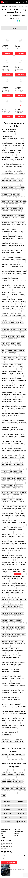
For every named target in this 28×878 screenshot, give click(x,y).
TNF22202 (9, 793)
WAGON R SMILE (5, 711)
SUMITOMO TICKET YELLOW (7, 613)
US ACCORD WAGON (14, 692)
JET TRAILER (13, 369)
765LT (10, 145)
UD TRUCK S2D (4, 678)
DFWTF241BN (17, 774)
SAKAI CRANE (8, 564)
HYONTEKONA (10, 348)
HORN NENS (4, 345)
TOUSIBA (3, 646)
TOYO (3, 648)
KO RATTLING (4, 387)
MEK (14, 464)
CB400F (13, 224)
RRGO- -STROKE (13, 557)
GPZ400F (14, 315)
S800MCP (18, 562)
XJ (23, 718)
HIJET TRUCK (4, 336)
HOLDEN (18, 343)
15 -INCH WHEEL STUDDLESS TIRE (8, 131)
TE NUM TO (8, 629)
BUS (21, 201)
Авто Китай (17, 829)
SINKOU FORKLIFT (16, 594)
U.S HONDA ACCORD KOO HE (7, 674)
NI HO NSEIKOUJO (20, 501)
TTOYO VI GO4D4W (10, 664)
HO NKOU (8, 343)
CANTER (11, 210)
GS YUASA (14, 317)
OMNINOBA (23, 522)
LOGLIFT (17, 413)
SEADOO (23, 571)
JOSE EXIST (4, 373)
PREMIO (9, 539)
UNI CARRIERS (17, 681)
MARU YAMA (11, 436)
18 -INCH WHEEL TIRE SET (7, 140)
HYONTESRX (16, 348)
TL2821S (19, 790)
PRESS (19, 539)
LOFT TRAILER (11, 413)
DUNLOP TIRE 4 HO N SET (6, 273)
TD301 (17, 786)
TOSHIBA (7, 643)
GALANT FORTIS (5, 310)
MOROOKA (13, 483)
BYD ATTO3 (4, 206)
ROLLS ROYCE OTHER (16, 550)
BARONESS (20, 180)
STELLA (21, 604)
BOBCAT (10, 194)
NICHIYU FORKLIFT (22, 506)
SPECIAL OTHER (12, 601)
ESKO (3, 285)
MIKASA (9, 469)
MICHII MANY (4, 469)
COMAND (3, 243)
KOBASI (9, 387)
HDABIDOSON (17, 331)
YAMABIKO (14, 720)
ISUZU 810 (24, 359)
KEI (13, 383)
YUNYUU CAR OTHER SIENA (7, 739)
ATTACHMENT (21, 173)
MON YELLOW (12, 480)
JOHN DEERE (13, 371)
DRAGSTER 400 (13, 264)
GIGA (15, 313)
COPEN (8, 248)
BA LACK (21, 175)
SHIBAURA (12, 580)
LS (2, 415)
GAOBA (19, 310)
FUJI (2, 303)
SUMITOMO (4, 608)
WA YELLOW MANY (5, 708)
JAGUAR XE (20, 364)
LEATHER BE (7, 408)
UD (14, 674)
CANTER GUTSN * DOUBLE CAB (7, 215)
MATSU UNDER (18, 441)
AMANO (21, 161)
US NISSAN (22, 692)
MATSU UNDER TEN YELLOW (7, 443)
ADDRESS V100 (11, 152)
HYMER (19, 345)
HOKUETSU (13, 343)
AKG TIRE (21, 159)
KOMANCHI (4, 392)
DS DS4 (21, 266)
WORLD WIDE (23, 715)
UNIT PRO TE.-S (22, 690)
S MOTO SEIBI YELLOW (6, 562)
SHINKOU (18, 583)
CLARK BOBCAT (5, 234)
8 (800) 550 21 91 (17, 2)
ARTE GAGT (12, 171)
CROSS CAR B (4, 255)
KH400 (22, 383)
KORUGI (8, 394)
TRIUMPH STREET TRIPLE (14, 657)
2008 (14, 140)
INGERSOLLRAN (11, 352)
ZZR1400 (3, 743)
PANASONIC (4, 534)
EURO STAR (21, 285)
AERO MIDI (19, 154)
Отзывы (16, 835)
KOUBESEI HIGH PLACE (16, 394)
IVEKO (3, 362)
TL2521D (14, 790)
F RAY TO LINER (17, 287)
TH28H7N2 (9, 790)
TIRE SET (23, 634)
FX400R (3, 308)
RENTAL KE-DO (18, 548)
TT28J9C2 (15, 793)
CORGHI (13, 248)
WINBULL (21, 713)
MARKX (22, 434)
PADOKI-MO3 (4, 532)
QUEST (15, 543)
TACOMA (3, 627)
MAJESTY (3, 422)
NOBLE (6, 515)
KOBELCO (22, 387)
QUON (20, 543)
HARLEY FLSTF (13, 329)
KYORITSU (4, 399)
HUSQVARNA (14, 345)
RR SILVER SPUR (19, 555)
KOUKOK (24, 394)
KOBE (14, 387)
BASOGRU (22, 182)
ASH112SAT (10, 769)
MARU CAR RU (4, 436)
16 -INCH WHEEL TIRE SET (7, 136)
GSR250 (19, 317)
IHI (5, 350)
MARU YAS (17, 436)
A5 (18, 147)
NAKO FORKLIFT (23, 492)
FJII (8, 294)
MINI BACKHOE (16, 469)
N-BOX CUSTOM (9, 490)
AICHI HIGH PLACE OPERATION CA (17, 157)
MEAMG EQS (23, 450)
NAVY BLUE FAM (5, 497)
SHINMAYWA (23, 583)
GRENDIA (3, 317)
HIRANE (18, 336)
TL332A (24, 790)
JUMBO (9, 373)
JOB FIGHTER (4, 371)
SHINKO (13, 583)
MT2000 (3, 487)
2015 (16, 756)
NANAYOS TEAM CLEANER (6, 494)
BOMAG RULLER (5, 196)
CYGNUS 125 (4, 257)
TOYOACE (12, 648)
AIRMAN (16, 159)
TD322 (3, 788)
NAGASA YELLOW (5, 492)
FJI (17, 292)
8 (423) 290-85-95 (6, 847)
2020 (23, 754)
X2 (8, 718)
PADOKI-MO (20, 529)
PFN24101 (4, 783)
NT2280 (3, 779)
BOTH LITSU (23, 196)
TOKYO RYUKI (14, 639)
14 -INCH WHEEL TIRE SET (11, 129)
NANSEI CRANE (16, 494)
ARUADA (18, 171)
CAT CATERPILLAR (5, 222)
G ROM (17, 308)
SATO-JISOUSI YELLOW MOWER (8, 569)
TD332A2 (16, 788)
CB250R (8, 224)
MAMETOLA (13, 429)
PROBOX (3, 543)
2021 (20, 754)
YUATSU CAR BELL (5, 727)
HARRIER (19, 329)
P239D (18, 779)
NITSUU (12, 513)
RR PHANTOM (11, 555)
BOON (18, 196)
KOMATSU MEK (10, 392)
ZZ (20, 741)
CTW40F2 (9, 772)
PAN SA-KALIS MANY (18, 532)
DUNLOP (24, 271)
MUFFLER (8, 487)
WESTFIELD (23, 711)
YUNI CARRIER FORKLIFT (6, 734)
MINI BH (10, 471)
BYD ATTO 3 (23, 203)
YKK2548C (4, 795)
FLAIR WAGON (21, 294)
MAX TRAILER (16, 443)
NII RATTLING (18, 508)
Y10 (10, 720)
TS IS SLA (11, 662)
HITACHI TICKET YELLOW (6, 341)
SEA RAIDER (13, 571)
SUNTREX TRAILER (5, 618)
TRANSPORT (15, 653)
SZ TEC (10, 625)
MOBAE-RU (19, 478)
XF (16, 718)
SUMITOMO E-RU (10, 608)
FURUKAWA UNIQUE (5, 306)
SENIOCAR (4, 576)
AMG (24, 164)
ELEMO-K (17, 280)
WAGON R (16, 708)
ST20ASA (17, 783)
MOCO (24, 478)
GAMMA (10, 310)
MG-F (20, 466)
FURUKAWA (18, 303)
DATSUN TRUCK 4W (5, 259)
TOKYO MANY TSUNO (6, 639)
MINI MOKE (4, 473)
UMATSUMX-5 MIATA (6, 681)
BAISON (18, 178)
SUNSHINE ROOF (12, 615)
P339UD (22, 779)
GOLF (10, 315)
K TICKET (8, 376)
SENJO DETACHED (16, 576)
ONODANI (3, 525)
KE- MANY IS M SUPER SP (7, 383)
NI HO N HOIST (19, 499)
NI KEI (3, 504)
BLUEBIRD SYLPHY (13, 192)
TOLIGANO (24, 639)
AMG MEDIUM (4, 168)
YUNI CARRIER (4, 732)
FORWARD (14, 299)
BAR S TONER (8, 180)
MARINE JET (17, 434)
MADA (3, 420)
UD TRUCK (12, 676)
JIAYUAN (19, 369)
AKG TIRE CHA (4, 161)
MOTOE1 (15, 485)
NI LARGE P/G (17, 504)
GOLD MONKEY (4, 315)
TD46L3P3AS (22, 788)
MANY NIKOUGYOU (5, 434)
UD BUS (18, 674)
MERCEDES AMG (20, 464)
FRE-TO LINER (8, 301)
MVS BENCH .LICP (19, 487)
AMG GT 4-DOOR (12, 166)
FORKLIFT (9, 299)
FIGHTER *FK (20, 289)
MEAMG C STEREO (20, 445)
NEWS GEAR (4, 499)
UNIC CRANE (4, 683)
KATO (7, 378)
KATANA (3, 378)
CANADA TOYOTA (5, 210)
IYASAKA (11, 364)
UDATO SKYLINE (12, 678)
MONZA (7, 483)
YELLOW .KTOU (4, 725)
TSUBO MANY (23, 662)
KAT (25, 376)
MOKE (8, 480)
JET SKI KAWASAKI (5, 369)
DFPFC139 (21, 772)
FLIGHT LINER (4, 296)
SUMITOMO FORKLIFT (19, 608)
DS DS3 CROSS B (15, 266)
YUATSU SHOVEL (13, 727)
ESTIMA (10, 285)
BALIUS (22, 178)
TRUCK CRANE (18, 660)
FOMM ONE (14, 296)
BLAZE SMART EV (18, 189)
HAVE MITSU (4, 331)
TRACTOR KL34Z (12, 650)
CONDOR (14, 245)
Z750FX (3, 741)
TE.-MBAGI (13, 629)
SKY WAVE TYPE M (15, 597)
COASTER (13, 241)
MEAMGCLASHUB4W (6, 462)
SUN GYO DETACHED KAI (18, 613)
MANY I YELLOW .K (20, 429)
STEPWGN (3, 606)
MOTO (24, 483)
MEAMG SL (17, 459)
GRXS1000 (9, 317)
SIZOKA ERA (4, 597)
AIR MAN (11, 159)
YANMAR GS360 (9, 722)
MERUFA (15, 466)
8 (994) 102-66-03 (6, 843)
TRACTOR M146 (20, 650)
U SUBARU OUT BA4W (15, 671)
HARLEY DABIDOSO (5, 327)
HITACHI (22, 336)
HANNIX (17, 322)
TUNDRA (3, 667)
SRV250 (22, 601)
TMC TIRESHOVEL (14, 636)
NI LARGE (11, 504)
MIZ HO (8, 478)
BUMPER (16, 201)
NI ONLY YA (23, 504)
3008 (22, 140)
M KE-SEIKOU (10, 415)
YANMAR (3, 722)
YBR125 (22, 722)
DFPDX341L (15, 772)
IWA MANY (7, 362)
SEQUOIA (23, 576)
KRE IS (17, 397)
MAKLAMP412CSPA (22, 422)
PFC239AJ (15, 781)
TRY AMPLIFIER (5, 662)
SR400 (18, 601)
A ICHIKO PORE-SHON (19, 145)
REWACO (24, 548)
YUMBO (21, 729)
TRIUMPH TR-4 (4, 660)
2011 (6, 759)
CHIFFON (8, 229)
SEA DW (7, 571)
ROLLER (9, 550)
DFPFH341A (4, 774)
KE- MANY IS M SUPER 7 (21, 380)
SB (13, 783)
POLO (3, 536)
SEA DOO (3, 571)
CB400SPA (24, 224)
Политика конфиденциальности (8, 875)
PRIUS (24, 539)
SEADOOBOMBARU (5, 573)
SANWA (7, 566)
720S (6, 145)
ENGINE (22, 282)
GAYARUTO (4, 313)
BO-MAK (20, 192)
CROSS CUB (10, 255)
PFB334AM (9, 781)
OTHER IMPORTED (19, 527)
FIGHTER (15, 289)
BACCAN (8, 178)
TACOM (24, 625)
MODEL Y (3, 480)
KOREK (16, 392)
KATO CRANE (12, 378)
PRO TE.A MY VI (5, 541)
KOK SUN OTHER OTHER (6, 390)
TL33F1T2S (4, 793)
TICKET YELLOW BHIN (15, 632)
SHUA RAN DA (18, 585)
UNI (12, 681)
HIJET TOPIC (17, 334)
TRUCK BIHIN (11, 660)
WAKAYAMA (11, 711)
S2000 (13, 562)
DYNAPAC (24, 273)
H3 (16, 320)
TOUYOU (8, 646)
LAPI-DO (18, 406)
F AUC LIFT (10, 287)
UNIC (22, 681)
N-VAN (14, 490)
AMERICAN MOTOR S (17, 164)
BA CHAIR (16, 175)
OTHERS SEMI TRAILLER (5, 46)
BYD (7, 203)
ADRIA (14, 154)
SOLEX (17, 599)
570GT (19, 143)
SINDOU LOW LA (19, 592)
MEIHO (3, 464)
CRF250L (18, 252)
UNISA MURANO (22, 685)
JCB (13, 366)
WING (25, 713)
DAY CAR (12, 259)
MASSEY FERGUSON (5, 441)
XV (7, 720)
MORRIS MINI (18, 483)
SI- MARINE (4, 587)
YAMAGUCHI (20, 720)
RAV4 (3, 548)
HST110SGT (4, 776)
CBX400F (3, 229)
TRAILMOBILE (9, 653)
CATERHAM (12, 222)
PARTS (9, 534)
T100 (21, 625)
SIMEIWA (7, 592)
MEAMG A (9, 445)
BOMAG (18, 194)
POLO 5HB (14, 536)
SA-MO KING (23, 562)
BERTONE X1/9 (17, 185)
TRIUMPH (19, 655)
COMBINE (8, 243)
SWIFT (3, 625)
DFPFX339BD (10, 774)
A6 (21, 147)
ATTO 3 (9, 175)
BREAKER (3, 199)
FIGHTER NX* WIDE (5, 292)
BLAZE (12, 189)
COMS (10, 245)
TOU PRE (23, 643)
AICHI (8, 157)
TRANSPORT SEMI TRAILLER (7, 655)
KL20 (25, 776)
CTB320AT (22, 769)
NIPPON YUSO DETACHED (16, 511)
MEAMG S (3, 459)
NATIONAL (22, 494)
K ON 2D (23, 373)
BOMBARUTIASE (12, 196)
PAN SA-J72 (10, 532)
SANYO (20, 566)
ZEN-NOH (11, 741)
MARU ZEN (23, 436)
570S (23, 143)
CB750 (3, 227)
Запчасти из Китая (18, 831)
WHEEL (3, 713)
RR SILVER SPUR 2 (5, 557)
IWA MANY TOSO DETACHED (16, 362)
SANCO (3, 566)
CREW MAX (13, 252)
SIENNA (22, 590)
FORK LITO (4, 299)
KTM (21, 397)
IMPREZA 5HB (21, 350)
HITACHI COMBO (5, 338)
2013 (23, 756)
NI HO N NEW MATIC (5, 501)
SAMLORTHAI (22, 564)
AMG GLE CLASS (5, 166)
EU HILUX (16, 285)
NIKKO (24, 508)
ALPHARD (16, 161)
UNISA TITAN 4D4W (5, 690)
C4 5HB (21, 206)
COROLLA (18, 248)
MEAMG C (14, 445)
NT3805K (13, 779)
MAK (8, 422)
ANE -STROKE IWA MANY (21, 168)
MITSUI (9, 476)
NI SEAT (7, 506)
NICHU (13, 508)
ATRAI (16, 173)
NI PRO (3, 506)
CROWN (15, 255)
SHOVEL (12, 585)
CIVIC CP (15, 231)
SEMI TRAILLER (18, 573)
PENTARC (16, 534)
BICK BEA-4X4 (4, 187)
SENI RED (24, 573)
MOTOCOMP (4, 485)
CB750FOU (8, 227)
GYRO (3, 320)
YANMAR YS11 (17, 722)
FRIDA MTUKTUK (16, 301)
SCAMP (24, 569)
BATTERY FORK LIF (5, 185)
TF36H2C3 (4, 790)
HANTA (21, 322)
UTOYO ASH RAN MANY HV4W (14, 697)
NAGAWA (11, 492)
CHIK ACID (14, 229)
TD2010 (8, 786)
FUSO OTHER (22, 306)
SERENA (3, 578)
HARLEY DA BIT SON (15, 324)
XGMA (20, 718)
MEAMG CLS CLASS (17, 448)
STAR (3, 604)
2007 (20, 759)
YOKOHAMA (15, 725)
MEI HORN (22, 462)
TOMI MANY (11, 641)
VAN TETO (6, 704)
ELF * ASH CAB (4, 282)
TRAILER (3, 653)
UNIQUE (9, 683)
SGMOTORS (20, 578)
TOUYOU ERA (14, 646)
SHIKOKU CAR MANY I (6, 583)
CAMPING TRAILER (13, 208)
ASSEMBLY (11, 173)
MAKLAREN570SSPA (6, 424)
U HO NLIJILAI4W (5, 669)
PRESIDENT (15, 539)
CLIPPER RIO (4, 241)
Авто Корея (3, 831)
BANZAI (3, 180)
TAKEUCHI (17, 627)
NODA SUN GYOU (12, 515)
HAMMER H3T (21, 320)
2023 (13, 754)
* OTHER (3, 129)
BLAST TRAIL (6, 189)
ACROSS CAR (4, 152)
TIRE (12, 634)
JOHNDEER (20, 371)
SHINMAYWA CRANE (5, 585)
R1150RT (24, 543)
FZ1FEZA (12, 308)
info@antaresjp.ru (5, 859)
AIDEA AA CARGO (5, 159)
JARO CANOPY (4, 366)
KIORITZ (3, 385)
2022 (17, 754)
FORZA (3, 301)
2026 (3, 754)
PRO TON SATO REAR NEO (19, 541)
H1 (13, 320)
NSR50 (6, 518)
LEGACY (12, 408)
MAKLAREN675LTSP (5, 427)
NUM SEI (10, 518)
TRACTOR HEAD (5, 650)
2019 (2, 756)
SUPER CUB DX (4, 620)
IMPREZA (15, 350)
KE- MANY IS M (4, 380)
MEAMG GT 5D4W (21, 457)
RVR (2, 559)
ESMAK (6, 285)
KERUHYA (18, 383)
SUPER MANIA (12, 622)
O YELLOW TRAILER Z (6, 520)
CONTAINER (4, 248)
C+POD (17, 206)
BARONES (14, 180)
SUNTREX (19, 615)
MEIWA (10, 464)
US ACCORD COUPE (5, 692)
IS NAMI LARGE (4, 359)
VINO (18, 706)
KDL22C (14, 776)
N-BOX (3, 490)
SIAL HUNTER (19, 587)
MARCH (11, 434)
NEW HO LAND (16, 497)
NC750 (10, 497)
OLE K (19, 522)
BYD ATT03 (11, 203)
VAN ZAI (11, 704)
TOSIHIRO (12, 643)
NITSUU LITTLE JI (19, 513)
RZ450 (11, 559)
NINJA (3, 511)
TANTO (3, 629)
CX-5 (20, 255)
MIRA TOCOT (16, 473)
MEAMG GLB (18, 452)
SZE (14, 625)
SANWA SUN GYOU (13, 566)
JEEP (17, 366)
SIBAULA (3, 590)
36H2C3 (5, 769)
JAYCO (10, 366)
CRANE (17, 250)
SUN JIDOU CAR (5, 615)
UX (23, 701)
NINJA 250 (8, 511)
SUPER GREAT (11, 620)
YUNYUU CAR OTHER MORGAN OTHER (9, 736)
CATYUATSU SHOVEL (20, 222)
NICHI (11, 506)
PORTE (19, 536)
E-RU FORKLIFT (5, 278)
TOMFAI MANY (4, 641)
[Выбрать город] (6, 2)
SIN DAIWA (13, 592)
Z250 (21, 739)
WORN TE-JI (4, 718)
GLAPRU (19, 313)
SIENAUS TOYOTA (16, 590)
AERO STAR (4, 157)
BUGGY (12, 201)
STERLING (16, 606)
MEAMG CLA (4, 448)
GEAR (8, 313)
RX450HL (6, 559)
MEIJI (7, 464)
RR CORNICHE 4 (5, 555)
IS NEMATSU (11, 359)
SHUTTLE (24, 585)
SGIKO (7, 578)
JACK (15, 364)
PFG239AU (21, 781)
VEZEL (15, 706)
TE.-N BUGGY (19, 629)
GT (22, 317)
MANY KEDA (15, 431)
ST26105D (22, 783)
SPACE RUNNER (5, 601)
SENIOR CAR (9, 576)
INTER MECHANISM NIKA (6, 355)
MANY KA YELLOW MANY (6, 431)
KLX (7, 385)
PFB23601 (4, 781)
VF (18, 793)
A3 (13, 147)
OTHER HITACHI (11, 527)
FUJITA (6, 303)
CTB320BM (4, 772)
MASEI (3, 438)
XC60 (14, 718)
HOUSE (9, 345)
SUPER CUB (17, 618)
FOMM (9, 296)
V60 (2, 704)
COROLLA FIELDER (5, 250)
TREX (15, 655)
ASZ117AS (16, 769)
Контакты (3, 837)
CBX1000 (21, 227)
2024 (10, 754)
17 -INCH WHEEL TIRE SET (21, 138)
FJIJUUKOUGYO (14, 294)
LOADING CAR (4, 413)
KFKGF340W (19, 776)
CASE (10, 220)
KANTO (21, 376)
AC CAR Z (6, 150)
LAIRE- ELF (4, 406)
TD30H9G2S (22, 786)
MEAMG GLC (4, 455)
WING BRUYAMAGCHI (6, 715)
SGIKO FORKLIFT (13, 578)
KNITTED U (22, 385)
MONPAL (3, 483)
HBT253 (22, 774)
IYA (7, 364)
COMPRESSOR (4, 245)
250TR (18, 140)
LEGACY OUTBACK (19, 408)
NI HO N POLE (13, 501)
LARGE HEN (23, 406)
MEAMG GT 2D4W (5, 457)
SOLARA (12, 599)
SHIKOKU (17, 580)
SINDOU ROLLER (5, 594)
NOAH (3, 515)
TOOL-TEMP (21, 641)
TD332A (11, 788)
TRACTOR (17, 648)
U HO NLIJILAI (17, 667)
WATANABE (17, 711)
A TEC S (3, 147)
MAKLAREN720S (14, 427)
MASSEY (16, 438)
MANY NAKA (21, 431)
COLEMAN (23, 241)
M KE (5, 415)
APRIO (3, 171)
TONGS (16, 641)
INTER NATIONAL (16, 355)
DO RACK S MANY (5, 264)
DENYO (23, 259)
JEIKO (21, 366)
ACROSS (19, 150)
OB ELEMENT (13, 520)
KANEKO (16, 376)
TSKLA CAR (16, 662)
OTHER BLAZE (4, 527)
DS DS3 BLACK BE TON (6, 266)
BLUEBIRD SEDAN (5, 192)
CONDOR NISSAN (20, 245)
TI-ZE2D (7, 632)
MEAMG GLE (10, 455)
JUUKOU (18, 373)
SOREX (25, 599)
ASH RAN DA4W (5, 173)
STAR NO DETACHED (15, 604)
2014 (20, 756)
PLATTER (21, 534)
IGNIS (3, 350)
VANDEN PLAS (17, 704)
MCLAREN (3, 445)
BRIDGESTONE (14, 199)
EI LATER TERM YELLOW (6, 280)
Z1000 (17, 739)
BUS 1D (24, 201)
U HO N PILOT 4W (9, 667)
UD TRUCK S (17, 676)
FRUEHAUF (23, 301)
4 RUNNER (4, 143)
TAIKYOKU (12, 627)
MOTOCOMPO (10, 485)
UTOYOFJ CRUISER (17, 699)
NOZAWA (19, 515)
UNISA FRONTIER (5, 685)
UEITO (22, 678)
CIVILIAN (20, 231)
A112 (11, 147)
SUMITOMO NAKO (12, 611)
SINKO (10, 594)
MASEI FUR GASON (9, 438)
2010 (9, 759)
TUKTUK (20, 664)
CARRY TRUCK (4, 220)
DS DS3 (18, 264)
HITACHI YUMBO (16, 341)
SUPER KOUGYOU (5, 622)
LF (24, 408)
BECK (11, 185)
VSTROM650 (23, 706)
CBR (12, 227)
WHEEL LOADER (9, 713)
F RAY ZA (23, 287)
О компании (17, 833)
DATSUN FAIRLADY (18, 257)
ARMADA (7, 171)
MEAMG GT (22, 455)
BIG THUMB (11, 187)
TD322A (7, 788)
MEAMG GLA (12, 452)
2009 (13, 759)
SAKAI (3, 564)
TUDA (16, 664)
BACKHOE (13, 178)
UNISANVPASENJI (14, 690)
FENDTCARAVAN (9, 289)
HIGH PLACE (11, 334)
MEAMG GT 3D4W (13, 457)
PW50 (12, 543)
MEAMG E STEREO (10, 450)
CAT (25, 220)
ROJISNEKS (4, 550)
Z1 (14, 739)
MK (12, 478)
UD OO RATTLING (5, 676)
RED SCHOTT (11, 548)
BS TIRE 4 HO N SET (5, 201)
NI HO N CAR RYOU (11, 499)
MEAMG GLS (16, 455)
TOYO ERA (7, 648)
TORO (3, 643)
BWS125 (3, 203)
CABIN (7, 208)
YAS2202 (22, 793)
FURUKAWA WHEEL (14, 306)
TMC (9, 636)
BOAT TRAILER (4, 194)
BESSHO (22, 185)
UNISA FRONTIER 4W (14, 685)
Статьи (2, 835)
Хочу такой (7, 53)
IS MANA (24, 357)
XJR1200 (3, 720)
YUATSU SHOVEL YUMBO (6, 729)
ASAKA (22, 171)
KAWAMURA (18, 378)
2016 (13, 756)
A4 (16, 147)
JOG (9, 371)
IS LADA (15, 357)
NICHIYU (15, 506)
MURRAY (13, 487)
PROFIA (7, 543)
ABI (2, 150)
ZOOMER (16, 741)
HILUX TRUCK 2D (11, 336)
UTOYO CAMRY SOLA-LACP (7, 699)
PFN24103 (9, 783)
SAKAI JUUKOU (15, 564)
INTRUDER (22, 355)
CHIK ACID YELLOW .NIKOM (7, 231)
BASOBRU (3, 182)
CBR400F (16, 227)
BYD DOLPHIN (10, 206)
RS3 (25, 557)
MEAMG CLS (10, 448)
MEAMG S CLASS (10, 459)
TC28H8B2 (4, 786)
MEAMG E (3, 450)
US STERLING (4, 697)
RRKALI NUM (20, 557)
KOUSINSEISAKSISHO (10, 397)
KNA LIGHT (11, 385)
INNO (16, 352)
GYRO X (10, 320)
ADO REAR (18, 152)
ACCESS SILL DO (13, 150)
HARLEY (8, 324)
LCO (2, 408)
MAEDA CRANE (12, 420)
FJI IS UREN (4, 294)
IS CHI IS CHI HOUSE (8, 357)
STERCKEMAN (9, 606)
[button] (20, 84)
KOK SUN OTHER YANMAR (17, 390)
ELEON (22, 280)
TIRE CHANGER (17, 634)
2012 (2, 759)
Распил (2, 833)
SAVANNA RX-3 (18, 569)
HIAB (3, 334)
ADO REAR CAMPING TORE (7, 154)
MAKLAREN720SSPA (6, 429)
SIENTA (3, 592)
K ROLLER (3, 376)
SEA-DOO (19, 571)
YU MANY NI (21, 725)
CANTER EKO (4, 213)
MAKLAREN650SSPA (15, 424)
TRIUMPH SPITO (5, 657)
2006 (23, 759)
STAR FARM (7, 604)
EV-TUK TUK (4, 287)
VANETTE (10, 706)
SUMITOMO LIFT (5, 611)
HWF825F (9, 776)
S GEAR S (18, 559)
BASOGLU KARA (15, 182)
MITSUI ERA (14, 476)
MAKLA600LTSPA (13, 422)
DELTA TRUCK (18, 259)
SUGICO (20, 606)
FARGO (3, 289)
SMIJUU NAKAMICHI (6, 599)
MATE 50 (12, 441)
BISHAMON (22, 187)
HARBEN (3, 324)
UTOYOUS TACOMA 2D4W (17, 701)
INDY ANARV (4, 352)
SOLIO (21, 599)
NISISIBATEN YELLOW (6, 513)
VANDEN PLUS (4, 706)
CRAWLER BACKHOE (5, 252)
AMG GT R (19, 166)
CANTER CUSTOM (17, 210)
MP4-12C (20, 485)
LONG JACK (22, 413)
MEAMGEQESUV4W (14, 462)
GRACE (24, 315)
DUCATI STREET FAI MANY (16, 271)
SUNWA (11, 618)
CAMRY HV (21, 208)
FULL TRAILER (12, 303)
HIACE (6, 334)
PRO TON (10, 541)
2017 (9, 756)
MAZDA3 (22, 443)
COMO (13, 243)
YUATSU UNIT (15, 729)
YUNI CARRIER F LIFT (13, 732)
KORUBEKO (4, 394)
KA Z (13, 376)
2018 (6, 756)
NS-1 (2, 518)
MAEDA (6, 420)
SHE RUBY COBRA (5, 580)
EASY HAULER (15, 278)
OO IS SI (8, 525)
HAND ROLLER (4, 322)
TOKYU (19, 639)
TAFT (7, 627)
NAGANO (19, 490)
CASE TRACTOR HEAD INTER (17, 220)
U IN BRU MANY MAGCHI (14, 669)
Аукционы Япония (5, 829)
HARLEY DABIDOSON (15, 327)
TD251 (13, 786)
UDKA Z (18, 678)
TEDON (25, 629)
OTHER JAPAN (4, 529)
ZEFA (7, 741)
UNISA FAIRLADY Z (16, 683)
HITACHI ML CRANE (13, 338)
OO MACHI (13, 525)
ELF (25, 280)
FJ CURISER (12, 292)
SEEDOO (11, 573)
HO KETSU (23, 341)
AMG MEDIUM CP (11, 168)
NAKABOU (16, 492)
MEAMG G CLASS (5, 452)
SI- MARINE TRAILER (12, 587)
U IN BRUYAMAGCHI (5, 671)
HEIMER (22, 331)
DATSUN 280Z (10, 257)
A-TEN (7, 147)
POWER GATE (4, 539)
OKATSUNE (14, 522)
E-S (10, 278)
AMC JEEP (4, 164)
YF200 (10, 725)
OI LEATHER (20, 520)
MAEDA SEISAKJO (20, 420)
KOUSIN (3, 397)
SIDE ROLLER (9, 590)
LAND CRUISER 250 (11, 406)
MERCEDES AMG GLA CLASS (7, 466)
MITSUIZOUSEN (21, 476)
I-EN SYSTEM (23, 348)
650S (3, 145)
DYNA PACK (19, 273)
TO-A (21, 636)
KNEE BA (16, 385)
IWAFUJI (3, 364)
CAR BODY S (15, 217)
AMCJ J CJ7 (9, 164)
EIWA (13, 280)
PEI (12, 534)
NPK (23, 515)
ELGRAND (18, 282)
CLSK (9, 241)
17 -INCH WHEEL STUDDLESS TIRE (8, 138)
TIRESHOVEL (4, 636)
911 (13, 145)
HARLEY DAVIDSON (5, 329)
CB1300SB (4, 224)
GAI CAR (21, 308)
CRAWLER (22, 250)
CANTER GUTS (10, 213)
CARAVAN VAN (21, 217)
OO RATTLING (19, 525)
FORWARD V (20, 299)
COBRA (18, 241)
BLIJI (24, 189)
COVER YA (12, 250)
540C (16, 143)
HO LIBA (3, 343)
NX (19, 518)
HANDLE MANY (11, 322)
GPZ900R (19, 315)
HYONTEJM (4, 348)
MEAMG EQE (17, 450)
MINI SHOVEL (9, 473)
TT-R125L (3, 664)
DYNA (14, 273)
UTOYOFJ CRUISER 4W (6, 701)
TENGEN (3, 632)
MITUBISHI (4, 478)
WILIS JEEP (15, 713)
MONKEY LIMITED (20, 480)
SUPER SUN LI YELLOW (21, 622)
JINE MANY (24, 369)
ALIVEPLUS (11, 161)
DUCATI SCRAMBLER (6, 271)
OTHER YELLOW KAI (12, 529)
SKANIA (9, 597)
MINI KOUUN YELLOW (17, 471)
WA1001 (11, 708)
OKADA (9, 522)
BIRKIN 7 (16, 187)
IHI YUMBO (10, 350)
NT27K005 (8, 779)
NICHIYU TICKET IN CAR (6, 508)
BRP (20, 199)
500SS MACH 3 (10, 143)
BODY (14, 194)
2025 (6, 754)
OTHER (24, 525)
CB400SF (18, 224)
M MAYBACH (16, 415)
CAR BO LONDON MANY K (19, 215)
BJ (2, 189)
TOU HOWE (17, 643)
